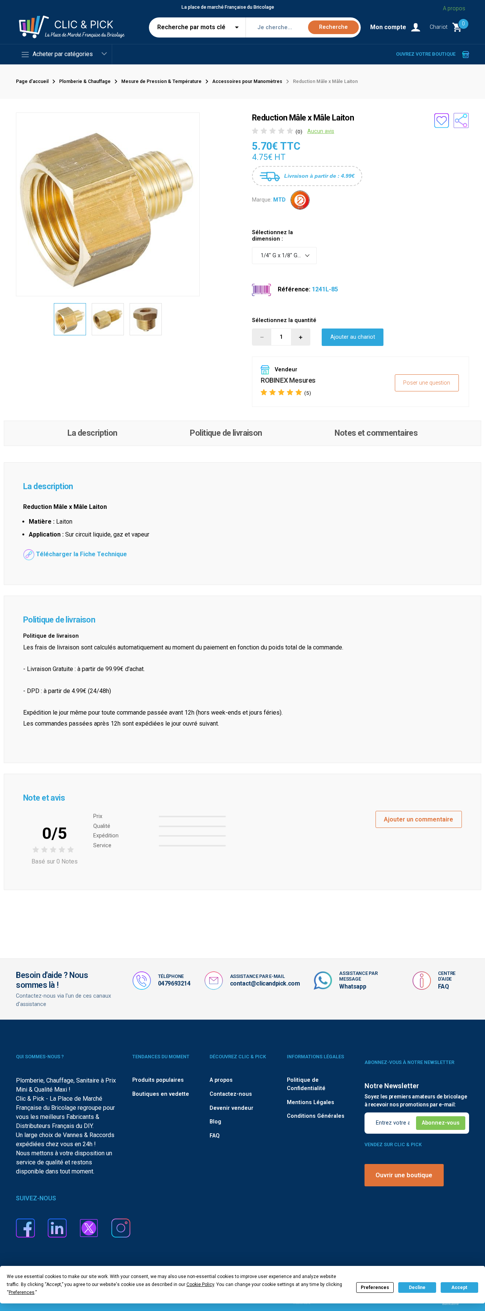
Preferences (375, 1287)
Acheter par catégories (63, 54)
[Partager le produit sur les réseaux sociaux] (461, 120)
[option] (70, 319)
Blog (215, 1122)
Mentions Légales (310, 1102)
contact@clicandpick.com (265, 983)
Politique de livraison (226, 433)
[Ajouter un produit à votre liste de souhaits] (441, 120)
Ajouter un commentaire (418, 819)
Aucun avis (320, 131)
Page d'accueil (32, 81)
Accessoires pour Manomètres (247, 81)
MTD (279, 200)
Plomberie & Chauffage (85, 81)
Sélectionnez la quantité (284, 320)
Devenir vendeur (231, 1108)
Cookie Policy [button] (200, 1284)
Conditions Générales (315, 1116)
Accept (459, 1287)
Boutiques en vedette (160, 1094)
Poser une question (426, 383)
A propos (454, 8)
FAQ (443, 986)
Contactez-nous (231, 1094)
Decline (417, 1287)
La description (92, 433)
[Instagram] (120, 1227)
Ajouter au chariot (352, 337)
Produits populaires (158, 1080)
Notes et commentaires (376, 433)
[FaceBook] (25, 1227)
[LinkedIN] (57, 1227)
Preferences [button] (21, 1292)
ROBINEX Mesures (288, 380)
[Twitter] (89, 1227)
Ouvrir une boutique (403, 1175)
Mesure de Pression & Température (161, 81)
